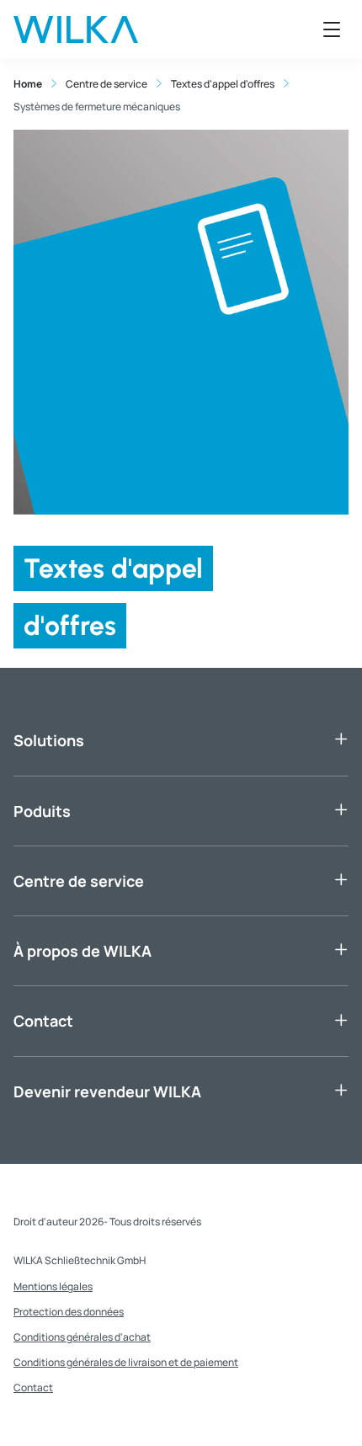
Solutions (48, 740)
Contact (43, 1021)
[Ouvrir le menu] (332, 29)
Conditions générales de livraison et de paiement (125, 1362)
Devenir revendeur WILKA (107, 1091)
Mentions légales (53, 1286)
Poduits (42, 811)
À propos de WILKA (82, 951)
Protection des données (68, 1312)
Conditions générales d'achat (82, 1337)
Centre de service (78, 881)
